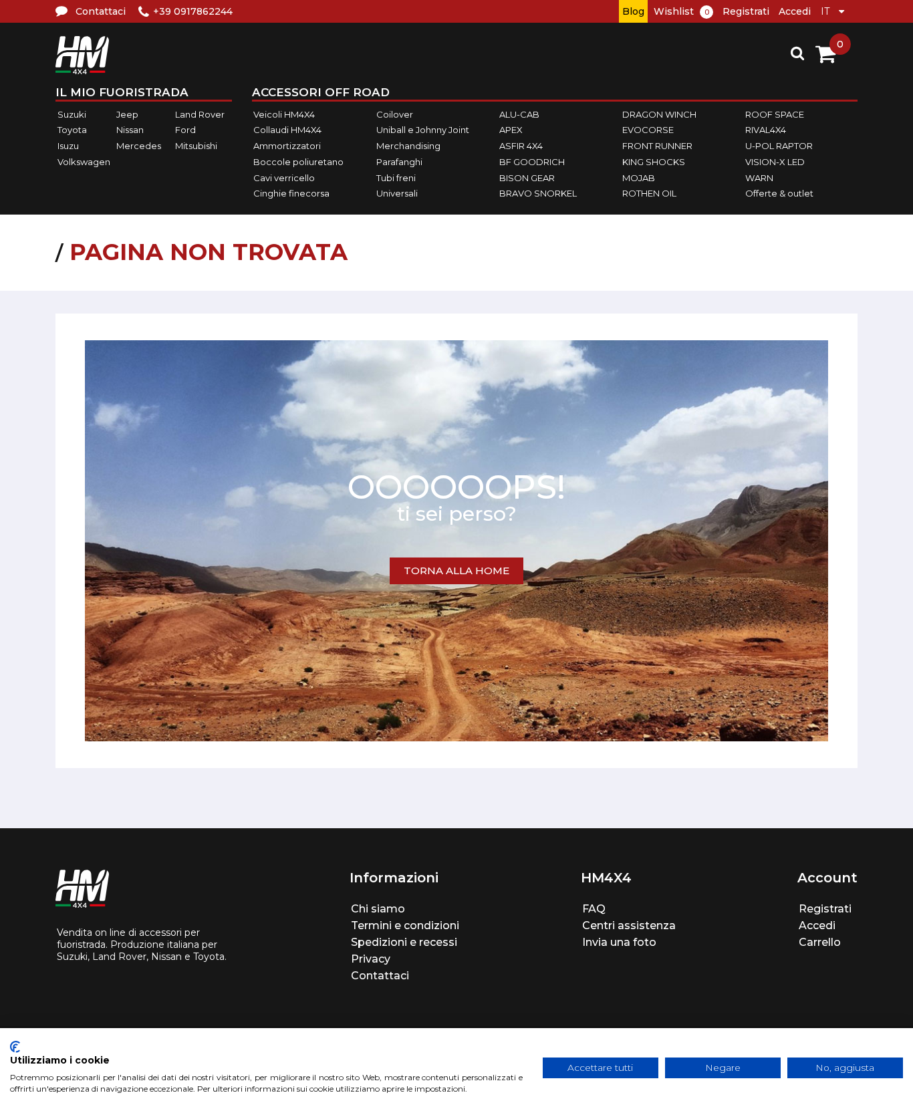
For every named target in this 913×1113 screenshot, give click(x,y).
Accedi (795, 11)
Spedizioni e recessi (404, 942)
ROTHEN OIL (649, 193)
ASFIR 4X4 (521, 145)
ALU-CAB (519, 114)
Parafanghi (399, 161)
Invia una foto (619, 942)
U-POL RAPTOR (779, 145)
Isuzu (68, 145)
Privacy (370, 959)
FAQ (594, 908)
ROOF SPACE (774, 114)
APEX (511, 130)
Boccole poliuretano (298, 161)
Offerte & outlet (779, 193)
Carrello (820, 942)
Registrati (746, 11)
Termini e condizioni (405, 925)
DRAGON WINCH (659, 114)
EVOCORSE (648, 130)
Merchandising (408, 145)
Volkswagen (83, 161)
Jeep (127, 114)
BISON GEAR (527, 177)
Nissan (130, 130)
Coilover (394, 114)
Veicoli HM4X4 (284, 114)
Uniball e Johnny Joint (422, 130)
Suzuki (71, 114)
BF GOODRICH (532, 161)
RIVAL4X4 (765, 130)
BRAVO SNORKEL (538, 193)
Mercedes (138, 145)
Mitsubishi (196, 145)
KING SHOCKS (653, 161)
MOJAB (638, 177)
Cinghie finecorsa (291, 193)
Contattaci (380, 975)
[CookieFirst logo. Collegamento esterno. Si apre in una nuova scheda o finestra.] (15, 1047)
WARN (759, 177)
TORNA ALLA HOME (456, 570)
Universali (397, 193)
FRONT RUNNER (657, 145)
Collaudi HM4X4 (287, 130)
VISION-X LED (775, 161)
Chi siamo (378, 908)
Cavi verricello (284, 177)
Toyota (72, 130)
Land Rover (200, 114)
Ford (185, 130)
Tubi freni (396, 177)
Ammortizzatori (287, 145)
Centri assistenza (629, 925)
